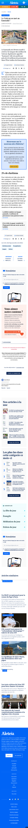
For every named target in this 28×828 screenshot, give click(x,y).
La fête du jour (9, 511)
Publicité (14, 787)
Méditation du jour (11, 522)
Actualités (3, 12)
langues (4, 249)
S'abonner (9, 755)
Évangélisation (17, 246)
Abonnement (14, 783)
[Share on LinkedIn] (16, 68)
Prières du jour (9, 527)
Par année (14, 794)
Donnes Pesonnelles (14, 820)
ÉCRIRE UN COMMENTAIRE (14, 373)
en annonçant (17, 105)
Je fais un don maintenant (12, 332)
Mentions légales (14, 812)
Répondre (3, 388)
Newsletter (14, 776)
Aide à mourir (6, 696)
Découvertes (14, 770)
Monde (9, 12)
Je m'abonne (5, 6)
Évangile (7, 516)
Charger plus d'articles (14, 442)
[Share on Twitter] (18, 68)
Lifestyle (14, 765)
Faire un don (14, 166)
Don (14, 785)
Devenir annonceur (14, 815)
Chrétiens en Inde (6, 246)
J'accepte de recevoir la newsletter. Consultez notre (14, 283)
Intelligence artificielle (8, 615)
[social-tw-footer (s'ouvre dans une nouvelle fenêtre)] (15, 799)
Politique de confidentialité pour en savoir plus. (14, 284)
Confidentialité (14, 823)
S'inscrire (6, 287)
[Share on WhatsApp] (24, 68)
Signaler (8, 388)
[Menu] (4, 3)
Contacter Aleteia (14, 817)
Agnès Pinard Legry (17, 23)
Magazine (14, 781)
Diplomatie (5, 643)
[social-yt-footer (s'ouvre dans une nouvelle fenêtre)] (9, 799)
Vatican (10, 249)
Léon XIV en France (7, 581)
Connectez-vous (20, 367)
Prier (22, 6)
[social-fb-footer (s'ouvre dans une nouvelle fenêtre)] (12, 799)
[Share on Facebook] (13, 68)
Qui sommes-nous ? (14, 809)
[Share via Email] (21, 68)
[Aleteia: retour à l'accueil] (14, 2)
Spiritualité (14, 768)
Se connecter (18, 755)
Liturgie (4, 670)
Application (14, 778)
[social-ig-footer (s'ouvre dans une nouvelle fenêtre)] (18, 799)
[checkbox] (3, 283)
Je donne (13, 6)
